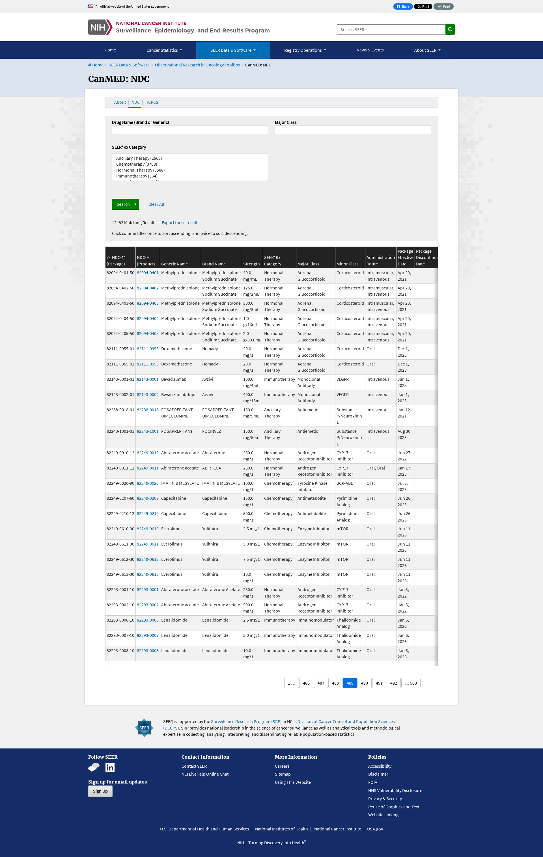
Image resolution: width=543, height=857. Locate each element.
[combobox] (353, 130)
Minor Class (348, 264)
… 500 (411, 683)
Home (110, 50)
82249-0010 (148, 452)
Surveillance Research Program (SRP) (246, 721)
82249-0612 (148, 559)
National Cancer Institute (337, 829)
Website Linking (383, 814)
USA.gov (375, 829)
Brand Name (214, 264)
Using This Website (293, 782)
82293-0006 (148, 620)
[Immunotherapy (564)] (190, 176)
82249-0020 (148, 483)
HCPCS (151, 102)
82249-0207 (148, 498)
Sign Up (100, 791)
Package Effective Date (405, 257)
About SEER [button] (425, 50)
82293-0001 (148, 589)
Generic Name (174, 264)
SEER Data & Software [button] (231, 50)
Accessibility (379, 766)
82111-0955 (148, 348)
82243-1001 (148, 431)
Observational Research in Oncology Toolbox (197, 65)
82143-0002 (148, 394)
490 (364, 683)
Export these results (180, 222)
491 (379, 683)
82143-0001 (148, 379)
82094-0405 (148, 333)
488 (335, 683)
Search (123, 204)
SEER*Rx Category (129, 147)
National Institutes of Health (281, 829)
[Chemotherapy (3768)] (190, 164)
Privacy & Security (385, 798)
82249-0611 (148, 544)
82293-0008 (148, 650)
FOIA (372, 782)
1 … (291, 683)
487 (321, 683)
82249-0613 (148, 574)
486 (306, 683)
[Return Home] (179, 27)
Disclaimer (378, 774)
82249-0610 (148, 528)
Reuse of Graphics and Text (393, 807)
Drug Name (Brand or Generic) (140, 122)
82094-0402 (148, 288)
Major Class (286, 122)
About (120, 102)
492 (393, 683)
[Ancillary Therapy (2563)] (190, 158)
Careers (282, 766)
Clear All (156, 204)
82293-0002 (148, 604)
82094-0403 (148, 303)
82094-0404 (148, 318)
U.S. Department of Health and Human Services (204, 829)
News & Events (370, 50)
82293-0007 (148, 635)
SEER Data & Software (129, 65)
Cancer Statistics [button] (162, 50)
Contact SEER (194, 766)
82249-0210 (148, 513)
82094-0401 (148, 272)
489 (350, 683)
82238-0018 (148, 409)
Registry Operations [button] (303, 50)
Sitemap (283, 774)
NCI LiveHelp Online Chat (205, 774)
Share (405, 7)
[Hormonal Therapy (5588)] (190, 170)
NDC (136, 102)
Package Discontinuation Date (431, 257)
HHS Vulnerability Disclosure (395, 790)
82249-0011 (148, 468)
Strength (251, 264)
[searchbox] (278, 129)
